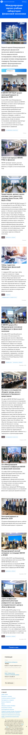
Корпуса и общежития (6, 702)
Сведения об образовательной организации (10, 714)
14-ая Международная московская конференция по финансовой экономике (12, 31)
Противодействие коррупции (7, 709)
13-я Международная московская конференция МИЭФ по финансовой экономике (13, 466)
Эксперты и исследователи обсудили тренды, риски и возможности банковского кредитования (11, 393)
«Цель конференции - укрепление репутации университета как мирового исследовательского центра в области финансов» (12, 603)
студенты (8, 294)
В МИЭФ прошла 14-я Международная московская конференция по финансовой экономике (11, 328)
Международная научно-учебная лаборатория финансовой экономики (14, 9)
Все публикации (9, 683)
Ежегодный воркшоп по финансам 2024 (9, 517)
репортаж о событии (10, 237)
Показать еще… (14, 647)
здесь (22, 724)
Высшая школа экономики (8, 1)
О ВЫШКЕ (4, 692)
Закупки (3, 703)
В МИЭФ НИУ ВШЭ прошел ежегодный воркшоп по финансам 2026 (11, 95)
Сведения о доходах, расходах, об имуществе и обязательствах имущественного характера (11, 712)
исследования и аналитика (12, 130)
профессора (9, 362)
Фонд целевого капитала (6, 707)
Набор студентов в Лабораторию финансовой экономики (10, 267)
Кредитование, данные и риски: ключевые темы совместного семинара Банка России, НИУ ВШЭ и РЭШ (12, 197)
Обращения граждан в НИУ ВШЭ (8, 705)
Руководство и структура (6, 696)
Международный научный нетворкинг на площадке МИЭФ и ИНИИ (13, 553)
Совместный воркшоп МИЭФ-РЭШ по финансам (12, 159)
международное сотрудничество (9, 297)
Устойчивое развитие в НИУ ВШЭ (8, 698)
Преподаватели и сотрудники (7, 700)
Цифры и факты (4, 694)
